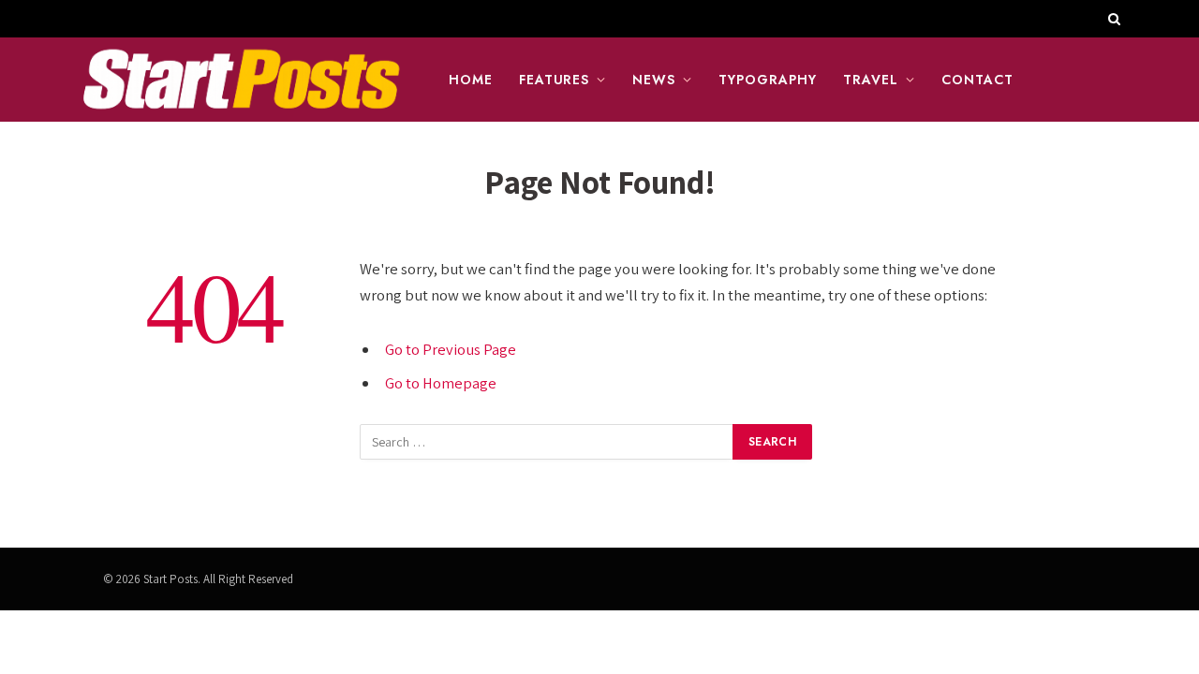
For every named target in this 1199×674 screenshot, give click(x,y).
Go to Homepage (440, 383)
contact (977, 79)
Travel (870, 79)
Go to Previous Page (450, 349)
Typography (767, 79)
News (653, 79)
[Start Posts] (241, 79)
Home (471, 79)
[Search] (1112, 18)
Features (554, 79)
